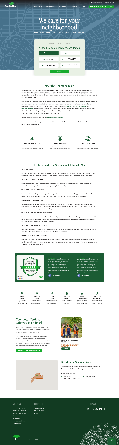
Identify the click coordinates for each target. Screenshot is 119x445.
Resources (62, 6)
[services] (51, 42)
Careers (83, 6)
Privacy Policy (17, 418)
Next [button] (59, 71)
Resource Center (39, 410)
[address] (67, 42)
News (36, 413)
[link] (22, 299)
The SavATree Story (19, 408)
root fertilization (81, 106)
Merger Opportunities (19, 413)
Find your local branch (97, 2)
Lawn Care (71, 53)
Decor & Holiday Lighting (71, 65)
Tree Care (50, 53)
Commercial (50, 6)
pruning (68, 106)
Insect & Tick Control (71, 59)
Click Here (66, 348)
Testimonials (17, 423)
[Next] (42, 278)
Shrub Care (50, 59)
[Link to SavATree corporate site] (10, 5)
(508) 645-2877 (90, 376)
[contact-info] (59, 42)
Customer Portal (110, 2)
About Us (74, 6)
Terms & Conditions (19, 421)
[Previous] (40, 278)
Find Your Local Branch (20, 410)
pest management (27, 108)
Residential (38, 6)
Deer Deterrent (50, 65)
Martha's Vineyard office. (55, 117)
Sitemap (36, 439)
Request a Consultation (101, 7)
